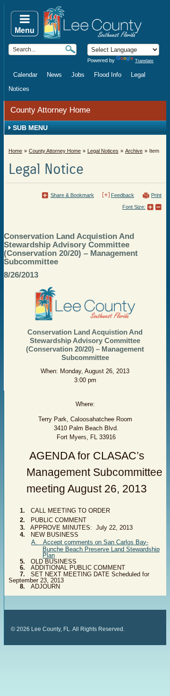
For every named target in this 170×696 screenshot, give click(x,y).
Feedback (122, 195)
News (54, 74)
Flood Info (107, 74)
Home (15, 151)
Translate (144, 60)
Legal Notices (103, 151)
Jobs (78, 74)
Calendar (25, 74)
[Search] (70, 49)
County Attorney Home (50, 110)
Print (156, 195)
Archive (134, 151)
